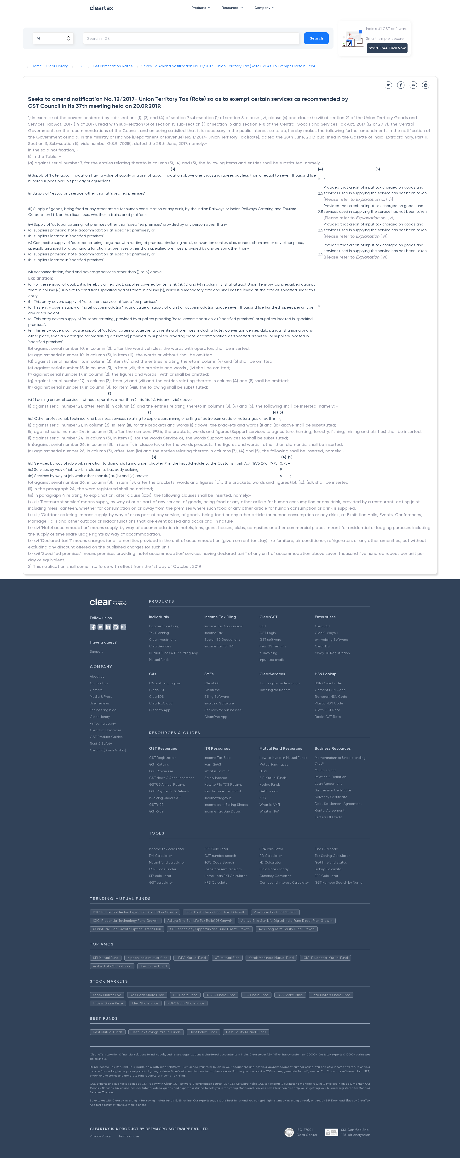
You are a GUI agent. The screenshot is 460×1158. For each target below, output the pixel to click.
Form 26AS (212, 764)
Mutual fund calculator (167, 862)
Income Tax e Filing (164, 626)
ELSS (263, 771)
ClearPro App (159, 710)
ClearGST (322, 626)
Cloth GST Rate (327, 710)
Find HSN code (326, 849)
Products (199, 8)
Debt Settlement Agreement (338, 804)
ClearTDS (322, 646)
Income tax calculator (166, 849)
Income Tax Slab (217, 758)
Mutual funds (159, 660)
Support (96, 651)
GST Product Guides (106, 737)
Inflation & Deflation (330, 777)
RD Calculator (270, 856)
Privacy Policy (100, 1136)
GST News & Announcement (171, 778)
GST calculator (161, 882)
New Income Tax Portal (222, 791)
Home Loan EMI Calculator (225, 876)
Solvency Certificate (331, 797)
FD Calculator (270, 862)
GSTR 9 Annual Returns (167, 784)
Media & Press (101, 696)
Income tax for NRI (219, 646)
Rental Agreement (330, 810)
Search (316, 38)
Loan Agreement (328, 783)
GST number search (220, 856)
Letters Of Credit (328, 817)
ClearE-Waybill (326, 633)
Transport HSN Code (331, 696)
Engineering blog (103, 710)
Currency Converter (275, 876)
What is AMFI (269, 805)
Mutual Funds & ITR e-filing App (173, 653)
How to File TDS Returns (223, 784)
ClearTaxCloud (160, 703)
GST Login (267, 633)
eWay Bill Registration (332, 653)
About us (97, 676)
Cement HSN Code (330, 690)
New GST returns (272, 646)
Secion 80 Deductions (222, 639)
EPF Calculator (326, 876)
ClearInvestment (162, 639)
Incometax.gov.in (217, 798)
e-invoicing (268, 653)
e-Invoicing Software (331, 639)
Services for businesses (223, 710)
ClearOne (212, 690)
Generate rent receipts (223, 869)
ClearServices (160, 646)
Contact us (99, 683)
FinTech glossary (103, 723)
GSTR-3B (156, 811)
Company (262, 8)
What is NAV (269, 811)
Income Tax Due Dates (222, 811)
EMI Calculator (160, 856)
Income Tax (213, 633)
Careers (96, 690)
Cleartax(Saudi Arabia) (108, 750)
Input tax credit (271, 660)
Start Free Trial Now (387, 48)
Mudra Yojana (326, 770)
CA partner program (165, 683)
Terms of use (128, 1136)
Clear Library (100, 717)
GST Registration (162, 758)
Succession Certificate (333, 790)
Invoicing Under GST (165, 798)
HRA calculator (271, 849)
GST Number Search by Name (338, 882)
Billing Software (216, 696)
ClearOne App (215, 717)
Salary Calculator (328, 869)
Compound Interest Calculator (284, 882)
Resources (230, 8)
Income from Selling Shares (226, 805)
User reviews (100, 703)
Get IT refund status (331, 862)
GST (262, 626)
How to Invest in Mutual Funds (283, 758)
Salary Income (215, 778)
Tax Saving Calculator (332, 856)
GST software (270, 639)
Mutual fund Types (273, 764)
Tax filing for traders (274, 690)
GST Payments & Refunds (169, 791)
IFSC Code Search (219, 862)
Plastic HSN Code (329, 703)
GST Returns (159, 764)
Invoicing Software (219, 703)
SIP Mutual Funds (273, 778)
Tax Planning (159, 633)
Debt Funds (268, 791)
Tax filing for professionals (279, 683)
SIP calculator (160, 876)
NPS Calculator (216, 882)
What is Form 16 (216, 771)
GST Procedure (161, 771)
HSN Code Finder (328, 683)
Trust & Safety (101, 743)
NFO (262, 798)
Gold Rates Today (273, 869)
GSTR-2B (156, 805)
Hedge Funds (270, 784)
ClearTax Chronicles (105, 730)
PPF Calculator (216, 849)
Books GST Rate (328, 717)
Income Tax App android (223, 626)
